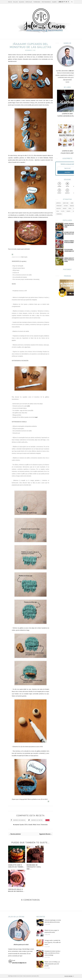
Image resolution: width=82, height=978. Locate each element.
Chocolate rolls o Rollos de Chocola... (16, 890)
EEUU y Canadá (28, 824)
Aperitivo (58, 203)
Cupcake (22, 824)
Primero (68, 211)
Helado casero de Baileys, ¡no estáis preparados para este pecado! (52, 963)
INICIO (10, 2)
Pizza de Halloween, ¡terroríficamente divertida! (70, 250)
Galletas (58, 208)
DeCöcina (45, 157)
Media (34, 824)
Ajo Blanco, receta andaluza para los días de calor (70, 233)
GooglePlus (67, 193)
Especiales (29, 2)
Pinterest (59, 193)
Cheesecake (59, 205)
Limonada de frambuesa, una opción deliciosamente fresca (70, 241)
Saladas (21, 2)
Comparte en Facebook (19, 820)
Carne (72, 203)
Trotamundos (46, 2)
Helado (64, 208)
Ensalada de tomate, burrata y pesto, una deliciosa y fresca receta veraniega (52, 953)
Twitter (67, 186)
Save (48, 820)
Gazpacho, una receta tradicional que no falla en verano (70, 225)
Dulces (15, 2)
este (28, 406)
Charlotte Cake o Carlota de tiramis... (16, 866)
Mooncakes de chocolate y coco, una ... (34, 867)
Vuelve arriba (68, 976)
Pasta (69, 208)
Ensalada (72, 205)
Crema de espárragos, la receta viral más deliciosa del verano (53, 921)
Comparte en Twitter (36, 820)
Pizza (57, 211)
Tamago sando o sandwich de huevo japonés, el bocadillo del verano (53, 942)
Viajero (54, 2)
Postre (38, 824)
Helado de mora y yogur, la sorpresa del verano (52, 931)
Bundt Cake (65, 203)
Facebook (59, 186)
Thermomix (36, 2)
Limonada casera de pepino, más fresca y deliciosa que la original (71, 259)
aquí (36, 417)
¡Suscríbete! (67, 172)
